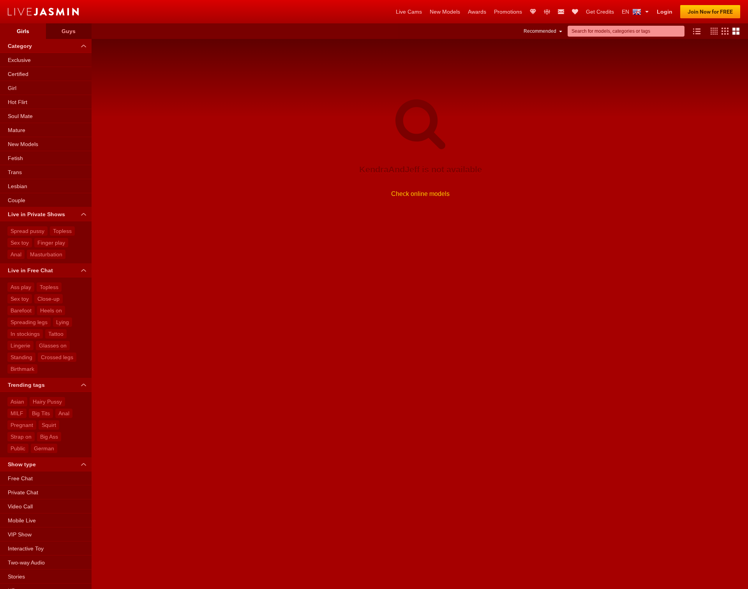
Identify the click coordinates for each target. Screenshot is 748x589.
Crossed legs (57, 357)
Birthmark (22, 369)
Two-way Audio (26, 562)
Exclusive (19, 60)
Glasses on (53, 345)
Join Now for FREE (710, 12)
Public (18, 448)
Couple (16, 200)
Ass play (21, 287)
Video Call (20, 506)
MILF (17, 413)
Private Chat (23, 492)
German (44, 448)
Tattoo (56, 334)
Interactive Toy (26, 548)
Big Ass (49, 437)
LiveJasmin (198, 12)
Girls (23, 31)
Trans (15, 172)
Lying (62, 322)
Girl (12, 88)
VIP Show (20, 534)
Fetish (15, 158)
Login (664, 12)
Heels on (51, 310)
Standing (21, 357)
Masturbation (46, 254)
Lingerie (20, 345)
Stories (16, 576)
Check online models (420, 193)
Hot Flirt (17, 102)
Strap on (21, 437)
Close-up (48, 299)
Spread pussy (27, 231)
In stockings (25, 334)
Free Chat (20, 478)
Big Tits (41, 413)
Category (20, 46)
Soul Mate (20, 116)
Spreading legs (29, 322)
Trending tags (26, 385)
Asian (17, 402)
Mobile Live (22, 520)
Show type (22, 464)
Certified (18, 74)
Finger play (51, 243)
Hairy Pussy (47, 402)
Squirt (49, 425)
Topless (62, 231)
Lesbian (17, 186)
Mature (16, 130)
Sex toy (20, 243)
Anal (16, 254)
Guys (69, 31)
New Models (23, 144)
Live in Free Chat (30, 270)
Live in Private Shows (36, 214)
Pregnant (22, 425)
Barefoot (21, 310)
